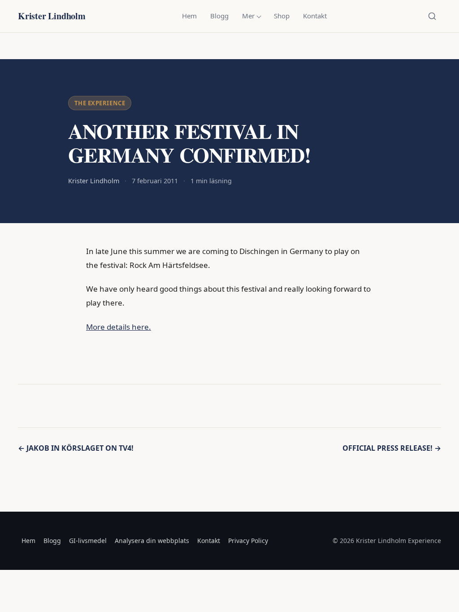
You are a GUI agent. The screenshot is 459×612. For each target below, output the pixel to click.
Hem (189, 15)
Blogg (219, 15)
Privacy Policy (248, 540)
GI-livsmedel (88, 540)
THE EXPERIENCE (99, 103)
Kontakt (315, 15)
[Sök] (432, 16)
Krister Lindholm (52, 15)
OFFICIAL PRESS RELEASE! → (391, 448)
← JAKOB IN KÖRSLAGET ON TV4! (76, 448)
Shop (282, 15)
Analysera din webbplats (152, 540)
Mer (248, 15)
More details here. (118, 327)
